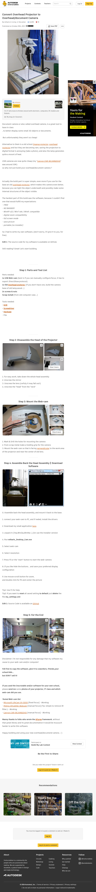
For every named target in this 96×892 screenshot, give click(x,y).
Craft (37, 868)
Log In (80, 4)
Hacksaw (7, 311)
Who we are (66, 871)
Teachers (47, 4)
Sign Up (89, 4)
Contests (37, 4)
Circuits (38, 859)
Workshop (39, 862)
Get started (66, 862)
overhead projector (21, 184)
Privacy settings (70, 884)
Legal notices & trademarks (65, 888)
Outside (51, 865)
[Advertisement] (82, 108)
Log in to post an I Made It (48, 770)
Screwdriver (9, 308)
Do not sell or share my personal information (38, 888)
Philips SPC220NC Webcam (15, 706)
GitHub (36, 603)
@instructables (86, 859)
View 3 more (54, 367)
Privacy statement (56, 884)
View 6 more (56, 432)
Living (14, 22)
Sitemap (65, 868)
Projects (28, 4)
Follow (16, 106)
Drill (5, 305)
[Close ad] (94, 82)
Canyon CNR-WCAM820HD (48, 161)
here (34, 526)
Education (22, 22)
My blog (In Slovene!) (14, 117)
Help (63, 865)
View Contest (77, 744)
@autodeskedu (86, 863)
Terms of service (43, 884)
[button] (62, 26)
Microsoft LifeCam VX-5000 (16, 702)
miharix (7, 22)
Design (38, 865)
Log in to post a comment (48, 845)
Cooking (51, 859)
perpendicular (43, 448)
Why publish (66, 859)
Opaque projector (40, 144)
